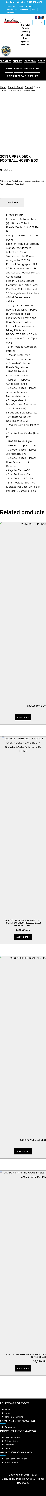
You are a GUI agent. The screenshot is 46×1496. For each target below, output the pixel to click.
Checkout (11, 12)
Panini (9, 68)
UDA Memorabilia (13, 1437)
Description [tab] (12, 202)
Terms (20, 6)
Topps (41, 61)
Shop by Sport (15, 87)
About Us (11, 6)
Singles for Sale (16, 76)
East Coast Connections (16, 1458)
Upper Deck (30, 61)
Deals (7, 1448)
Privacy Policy (11, 1462)
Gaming (18, 68)
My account (24, 9)
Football (29, 87)
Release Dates (11, 1441)
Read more (23, 717)
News (7, 1413)
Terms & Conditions (14, 1417)
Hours (28, 6)
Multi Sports (31, 68)
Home (3, 87)
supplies (33, 76)
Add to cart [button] (23, 937)
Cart (34, 9)
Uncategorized (38, 181)
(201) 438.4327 (34, 2)
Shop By (17, 61)
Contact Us (12, 9)
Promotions (10, 1444)
